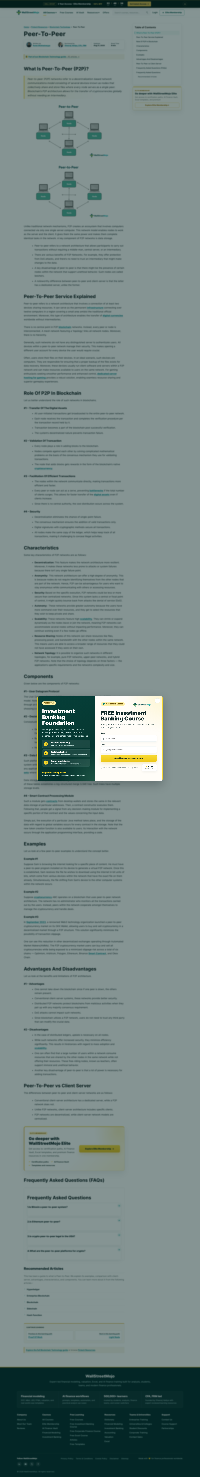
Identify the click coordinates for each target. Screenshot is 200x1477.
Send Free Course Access (128, 758)
